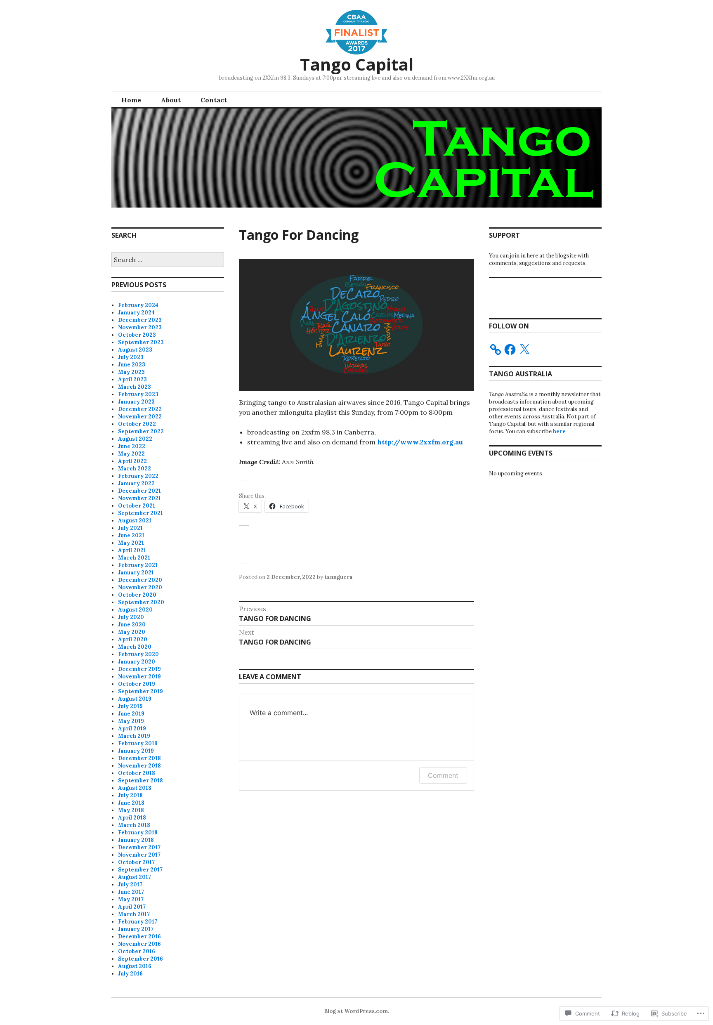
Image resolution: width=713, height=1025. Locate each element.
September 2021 (140, 513)
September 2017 (140, 869)
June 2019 (131, 713)
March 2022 (134, 468)
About (171, 100)
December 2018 (139, 758)
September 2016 (140, 958)
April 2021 (132, 550)
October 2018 (136, 773)
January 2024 (136, 312)
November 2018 (139, 765)
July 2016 (130, 973)
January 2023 (136, 401)
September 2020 (141, 602)
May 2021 (131, 542)
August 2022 (135, 438)
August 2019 (134, 698)
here (559, 431)
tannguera (338, 577)
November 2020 (140, 587)
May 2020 (131, 631)
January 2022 (136, 483)
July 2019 (130, 706)
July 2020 (131, 617)
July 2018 (130, 795)
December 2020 (140, 579)
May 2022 (131, 453)
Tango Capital (356, 64)
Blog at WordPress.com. (356, 1011)
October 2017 (136, 862)
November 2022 (140, 416)
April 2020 (132, 639)
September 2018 (140, 780)
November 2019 (139, 676)
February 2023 (138, 394)
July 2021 (130, 527)
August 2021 (134, 520)
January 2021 (136, 572)
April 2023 (132, 379)
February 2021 (138, 565)
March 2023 (134, 386)
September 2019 (140, 691)
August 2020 (135, 609)
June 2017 (131, 891)
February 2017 (137, 921)
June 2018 (131, 802)
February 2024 (138, 305)
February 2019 (138, 743)
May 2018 (131, 810)
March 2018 (134, 825)
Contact (214, 100)
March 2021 (134, 557)
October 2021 (136, 505)
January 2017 (135, 929)
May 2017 (131, 899)
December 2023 (140, 320)
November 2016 (139, 943)
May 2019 (131, 721)
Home (131, 100)
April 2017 (132, 906)
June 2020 (132, 624)
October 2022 (137, 423)
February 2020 (138, 654)
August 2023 (135, 349)
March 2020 (134, 646)
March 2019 (134, 735)
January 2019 (136, 750)
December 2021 (139, 490)
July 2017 (130, 884)
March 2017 (134, 914)
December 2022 (140, 409)
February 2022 (138, 475)
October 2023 (137, 334)
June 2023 (131, 364)
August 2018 (134, 787)
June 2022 (131, 446)
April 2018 (132, 817)
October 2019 (136, 683)
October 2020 (137, 594)
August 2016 (134, 966)
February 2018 (138, 832)
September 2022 (141, 431)
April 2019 (132, 728)
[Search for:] (167, 260)
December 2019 (139, 669)
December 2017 (139, 847)
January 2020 (136, 661)
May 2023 (131, 372)
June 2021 (131, 535)
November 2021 (139, 498)
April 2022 (132, 461)
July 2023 (131, 357)
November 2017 (139, 854)
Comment (443, 775)
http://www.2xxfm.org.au (420, 442)
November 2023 (140, 327)
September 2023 (141, 342)
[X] (524, 349)
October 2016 (136, 951)
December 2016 (139, 936)
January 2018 (136, 839)
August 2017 (134, 877)
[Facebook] (510, 349)
